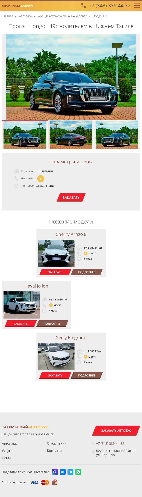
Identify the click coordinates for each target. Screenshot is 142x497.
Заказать (71, 197)
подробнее (86, 272)
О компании (57, 443)
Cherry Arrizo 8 (71, 234)
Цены (6, 457)
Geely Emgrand (71, 337)
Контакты (54, 450)
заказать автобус (116, 431)
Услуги (7, 450)
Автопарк (9, 443)
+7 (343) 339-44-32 (110, 5)
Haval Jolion (36, 286)
